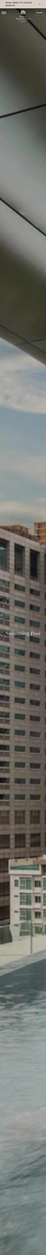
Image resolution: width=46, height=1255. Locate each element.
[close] (39, 4)
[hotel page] (23, 13)
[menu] (3, 13)
